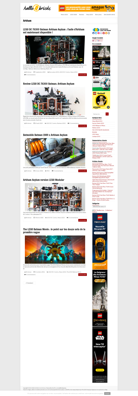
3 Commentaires (74, 123)
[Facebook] (93, 33)
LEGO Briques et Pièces (98, 125)
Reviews (81, 14)
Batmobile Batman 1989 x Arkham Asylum (45, 135)
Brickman (28, 72)
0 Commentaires (30, 74)
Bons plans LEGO (54, 72)
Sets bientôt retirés (109, 14)
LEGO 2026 (73, 14)
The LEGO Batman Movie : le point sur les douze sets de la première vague (54, 230)
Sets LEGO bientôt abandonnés (100, 130)
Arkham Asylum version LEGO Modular (43, 180)
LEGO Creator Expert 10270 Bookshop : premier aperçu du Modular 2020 (102, 156)
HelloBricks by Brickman (40, 388)
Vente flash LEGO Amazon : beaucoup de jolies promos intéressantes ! (103, 180)
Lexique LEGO (96, 136)
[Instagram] (98, 33)
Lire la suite (82, 74)
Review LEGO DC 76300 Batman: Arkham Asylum (48, 84)
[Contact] (109, 33)
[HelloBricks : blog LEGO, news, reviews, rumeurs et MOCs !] (37, 5)
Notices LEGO (96, 127)
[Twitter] (96, 33)
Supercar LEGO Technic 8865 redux (102, 152)
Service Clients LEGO (98, 123)
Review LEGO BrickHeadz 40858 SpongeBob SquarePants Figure (101, 176)
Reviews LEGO (61, 123)
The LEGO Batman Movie (74, 272)
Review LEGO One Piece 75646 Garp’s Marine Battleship (102, 187)
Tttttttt (94, 155)
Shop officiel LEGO (97, 121)
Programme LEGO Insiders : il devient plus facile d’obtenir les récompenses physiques (102, 192)
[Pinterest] (104, 33)
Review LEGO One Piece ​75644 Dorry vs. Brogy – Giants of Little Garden (103, 199)
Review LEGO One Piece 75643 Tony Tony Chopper (102, 183)
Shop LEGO (89, 14)
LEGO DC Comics (65, 72)
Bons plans (98, 14)
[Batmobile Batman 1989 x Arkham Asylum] (55, 139)
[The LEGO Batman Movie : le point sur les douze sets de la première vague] (55, 236)
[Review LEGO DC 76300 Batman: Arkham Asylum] (55, 88)
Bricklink (94, 132)
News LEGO (64, 14)
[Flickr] (101, 33)
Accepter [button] (107, 393)
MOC (48, 171)
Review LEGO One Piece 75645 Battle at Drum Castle (103, 195)
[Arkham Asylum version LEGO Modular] (55, 184)
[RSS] (106, 33)
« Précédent (29, 283)
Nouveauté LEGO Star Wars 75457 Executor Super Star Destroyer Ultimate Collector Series (103, 145)
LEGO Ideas (95, 134)
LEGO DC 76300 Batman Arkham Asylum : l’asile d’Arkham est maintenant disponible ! (53, 30)
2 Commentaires (73, 217)
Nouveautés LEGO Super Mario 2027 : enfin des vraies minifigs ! (102, 148)
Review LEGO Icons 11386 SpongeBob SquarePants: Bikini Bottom (102, 173)
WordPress (54, 388)
